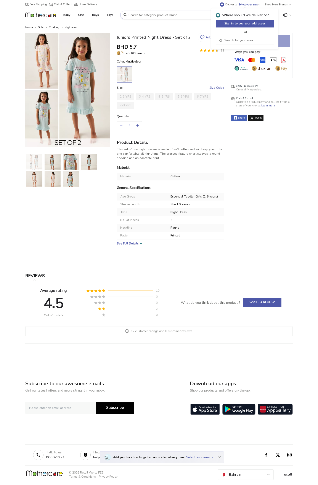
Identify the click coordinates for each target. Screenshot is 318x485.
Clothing (54, 27)
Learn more (268, 105)
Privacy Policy (108, 477)
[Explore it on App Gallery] (275, 409)
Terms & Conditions (82, 477)
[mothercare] (42, 15)
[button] (210, 37)
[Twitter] (278, 455)
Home (29, 27)
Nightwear (71, 27)
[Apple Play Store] (205, 409)
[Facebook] (266, 455)
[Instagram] (289, 455)
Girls (41, 27)
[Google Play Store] (238, 409)
